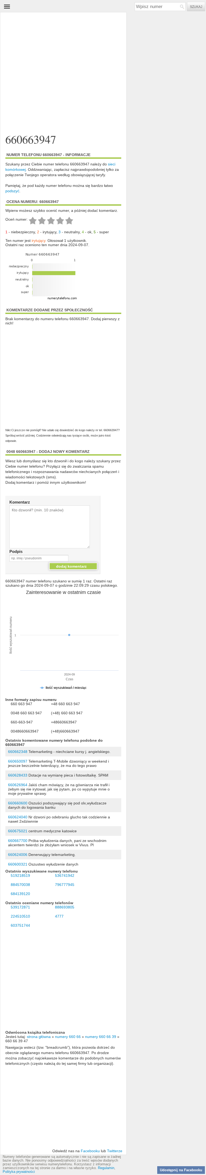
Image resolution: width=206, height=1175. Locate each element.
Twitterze (114, 1151)
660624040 (17, 817)
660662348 (17, 751)
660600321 (17, 864)
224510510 (20, 916)
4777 (59, 916)
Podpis (16, 551)
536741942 (64, 875)
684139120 (20, 894)
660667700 (17, 840)
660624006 (17, 854)
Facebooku (90, 1151)
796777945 (64, 884)
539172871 (20, 907)
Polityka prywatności (19, 1172)
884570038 (20, 884)
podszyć (12, 191)
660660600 (17, 803)
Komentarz (19, 502)
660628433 (17, 775)
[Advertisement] (63, 63)
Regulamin (106, 1168)
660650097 (17, 761)
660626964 (17, 785)
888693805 (64, 907)
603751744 (20, 925)
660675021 (17, 831)
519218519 (20, 875)
